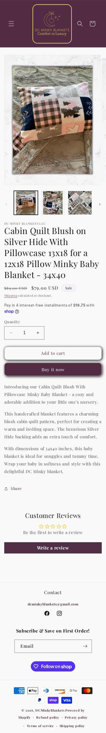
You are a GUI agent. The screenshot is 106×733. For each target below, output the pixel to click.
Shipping (10, 295)
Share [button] (16, 488)
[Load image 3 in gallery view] (80, 203)
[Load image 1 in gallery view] (26, 203)
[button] (11, 23)
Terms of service (40, 726)
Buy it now (53, 369)
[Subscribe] (85, 646)
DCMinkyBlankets (50, 710)
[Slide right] (100, 204)
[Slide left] (6, 204)
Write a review (53, 548)
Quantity (12, 321)
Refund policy (47, 717)
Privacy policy (76, 717)
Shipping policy (72, 726)
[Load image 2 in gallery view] (53, 203)
